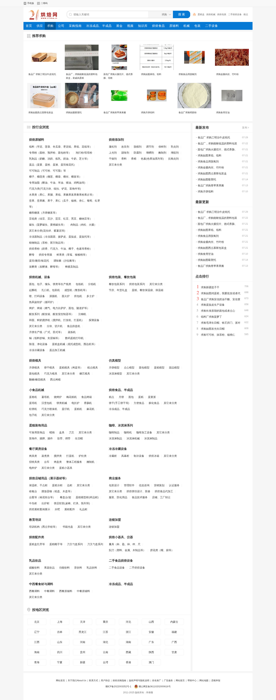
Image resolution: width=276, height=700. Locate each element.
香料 (124, 158)
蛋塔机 (33, 402)
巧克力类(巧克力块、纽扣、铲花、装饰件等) (55, 188)
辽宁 (36, 631)
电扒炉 (75, 402)
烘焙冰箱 (154, 455)
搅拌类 (58, 455)
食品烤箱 (86, 396)
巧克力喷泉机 (49, 408)
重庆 (105, 621)
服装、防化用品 (118, 497)
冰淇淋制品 (115, 438)
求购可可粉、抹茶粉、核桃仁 (218, 334)
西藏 (128, 652)
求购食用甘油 (223, 112)
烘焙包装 (221, 14)
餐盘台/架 (65, 497)
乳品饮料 (92, 567)
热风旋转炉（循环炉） (42, 302)
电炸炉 (33, 467)
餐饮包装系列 (117, 284)
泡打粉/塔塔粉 (84, 152)
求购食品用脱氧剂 (188, 74)
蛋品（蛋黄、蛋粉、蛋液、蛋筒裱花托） (52, 164)
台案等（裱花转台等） (42, 497)
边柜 (69, 485)
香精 (133, 158)
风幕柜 (125, 455)
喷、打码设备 (37, 296)
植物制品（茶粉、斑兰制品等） (47, 242)
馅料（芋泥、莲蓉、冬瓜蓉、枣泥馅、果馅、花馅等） (60, 146)
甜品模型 (174, 367)
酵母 (31, 254)
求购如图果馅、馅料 (151, 74)
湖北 (105, 642)
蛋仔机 (66, 408)
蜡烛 (52, 432)
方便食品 (139, 402)
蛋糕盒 (201, 14)
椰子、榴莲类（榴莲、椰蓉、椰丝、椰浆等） (55, 176)
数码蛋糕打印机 (74, 338)
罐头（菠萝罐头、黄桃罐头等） (47, 224)
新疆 (82, 662)
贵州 (82, 652)
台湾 (105, 662)
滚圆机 (53, 296)
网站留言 (180, 680)
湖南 (128, 642)
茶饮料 (78, 567)
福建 (174, 631)
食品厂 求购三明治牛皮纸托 (42, 74)
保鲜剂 (162, 146)
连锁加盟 (114, 526)
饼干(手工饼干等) (119, 402)
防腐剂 (138, 152)
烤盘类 (58, 461)
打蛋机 (70, 455)
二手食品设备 (117, 567)
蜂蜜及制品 (71, 266)
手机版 (30, 3)
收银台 (33, 491)
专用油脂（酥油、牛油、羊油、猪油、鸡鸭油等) (57, 182)
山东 (59, 642)
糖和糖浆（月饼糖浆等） (43, 212)
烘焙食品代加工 (164, 491)
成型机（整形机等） (76, 290)
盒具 (61, 432)
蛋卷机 (33, 396)
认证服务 (174, 485)
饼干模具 (49, 367)
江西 (36, 642)
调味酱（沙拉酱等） (65, 260)
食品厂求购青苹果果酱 (114, 112)
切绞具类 (34, 461)
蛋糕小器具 (65, 467)
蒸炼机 (72, 332)
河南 (82, 642)
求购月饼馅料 (148, 112)
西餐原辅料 (65, 591)
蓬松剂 (113, 146)
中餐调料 (49, 591)
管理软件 (129, 485)
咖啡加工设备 (144, 432)
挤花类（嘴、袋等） (162, 550)
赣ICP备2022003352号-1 (118, 686)
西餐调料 (34, 591)
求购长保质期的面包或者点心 (218, 310)
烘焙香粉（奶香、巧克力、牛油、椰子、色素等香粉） (60, 248)
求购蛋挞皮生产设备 (213, 304)
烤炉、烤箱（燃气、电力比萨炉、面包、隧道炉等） (59, 308)
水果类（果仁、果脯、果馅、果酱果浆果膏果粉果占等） (62, 194)
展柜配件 (69, 509)
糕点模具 (92, 367)
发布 (245, 127)
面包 (131, 396)
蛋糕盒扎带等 (37, 544)
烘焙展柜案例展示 (39, 509)
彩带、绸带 (63, 438)
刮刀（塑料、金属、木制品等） (127, 550)
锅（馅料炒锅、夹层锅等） (45, 338)
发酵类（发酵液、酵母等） (45, 266)
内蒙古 (174, 621)
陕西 (151, 652)
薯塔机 (45, 396)
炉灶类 (83, 455)
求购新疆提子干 (210, 287)
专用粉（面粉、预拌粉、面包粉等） (50, 152)
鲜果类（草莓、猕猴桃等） (72, 254)
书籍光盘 (68, 526)
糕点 (246, 14)
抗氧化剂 (173, 158)
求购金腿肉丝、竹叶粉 (227, 74)
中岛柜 (33, 503)
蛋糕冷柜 (57, 485)
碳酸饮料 (34, 567)
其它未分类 (115, 164)
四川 (59, 652)
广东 (151, 642)
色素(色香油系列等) (152, 158)
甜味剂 (125, 152)
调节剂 (150, 146)
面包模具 (34, 373)
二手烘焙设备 (235, 14)
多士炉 (90, 296)
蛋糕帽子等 (56, 544)
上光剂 (113, 152)
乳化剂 (175, 146)
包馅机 (80, 284)
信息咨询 (144, 485)
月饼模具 (34, 367)
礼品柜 (83, 509)
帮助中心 (192, 680)
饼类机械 (62, 402)
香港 (128, 662)
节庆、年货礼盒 (118, 290)
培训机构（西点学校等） (43, 526)
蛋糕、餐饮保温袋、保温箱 (147, 290)
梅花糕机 (71, 396)
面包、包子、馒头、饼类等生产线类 (50, 284)
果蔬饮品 (49, 567)
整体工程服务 (74, 461)
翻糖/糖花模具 (37, 379)
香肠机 (88, 402)
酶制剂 (162, 152)
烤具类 (33, 455)
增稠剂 (150, 152)
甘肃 (174, 652)
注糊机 (82, 314)
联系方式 (93, 680)
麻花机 (90, 408)
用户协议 (105, 680)
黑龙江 (83, 631)
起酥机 (33, 290)
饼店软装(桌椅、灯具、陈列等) (72, 503)
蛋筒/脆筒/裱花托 (39, 260)
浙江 (128, 631)
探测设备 (94, 320)
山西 (151, 621)
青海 (36, 662)
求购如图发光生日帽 (213, 328)
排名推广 (156, 680)
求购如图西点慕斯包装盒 (40, 112)
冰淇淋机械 (133, 438)
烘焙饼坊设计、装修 (138, 491)
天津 (82, 621)
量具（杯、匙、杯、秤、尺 (124, 544)
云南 (105, 652)
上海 (59, 621)
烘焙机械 (210, 14)
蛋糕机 (78, 408)
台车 (46, 461)
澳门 (151, 662)
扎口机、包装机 (50, 290)
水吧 (57, 509)
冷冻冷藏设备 (37, 350)
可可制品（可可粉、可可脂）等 (47, 170)
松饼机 (33, 408)
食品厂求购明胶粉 (188, 112)
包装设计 (114, 485)
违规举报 (215, 680)
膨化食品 (154, 402)
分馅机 (92, 284)
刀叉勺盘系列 (75, 544)
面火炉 (66, 296)
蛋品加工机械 (57, 350)
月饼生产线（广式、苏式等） (46, 332)
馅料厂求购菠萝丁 (211, 316)
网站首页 (60, 680)
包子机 (33, 414)
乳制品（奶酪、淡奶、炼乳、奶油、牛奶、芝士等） (59, 158)
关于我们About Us (77, 680)
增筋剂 (175, 152)
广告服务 (168, 680)
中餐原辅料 (83, 591)
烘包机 (78, 296)
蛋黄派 (152, 396)
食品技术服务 (140, 497)
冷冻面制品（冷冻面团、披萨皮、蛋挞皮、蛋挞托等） (60, 236)
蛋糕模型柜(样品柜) (87, 497)
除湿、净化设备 (38, 344)
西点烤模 (55, 379)
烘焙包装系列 (137, 284)
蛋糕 (140, 396)
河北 (128, 621)
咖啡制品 (114, 432)
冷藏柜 (113, 455)
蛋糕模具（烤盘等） (71, 367)
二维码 (44, 3)
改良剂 (125, 146)
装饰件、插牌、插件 (41, 438)
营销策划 (159, 485)
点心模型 (129, 367)
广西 (174, 642)
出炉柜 (45, 503)
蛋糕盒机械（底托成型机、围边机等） (74, 344)
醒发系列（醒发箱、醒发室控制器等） (51, 314)
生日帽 (79, 438)
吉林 (59, 631)
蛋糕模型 (159, 367)
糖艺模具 (84, 373)
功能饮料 (64, 567)
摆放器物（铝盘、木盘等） (57, 491)
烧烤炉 (58, 396)
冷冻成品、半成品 (119, 408)
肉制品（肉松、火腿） (83, 224)
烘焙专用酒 (45, 254)
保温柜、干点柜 (38, 485)
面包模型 (144, 367)
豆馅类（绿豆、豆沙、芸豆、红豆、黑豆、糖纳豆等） (60, 218)
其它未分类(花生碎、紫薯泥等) (47, 230)
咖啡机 (128, 432)
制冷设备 (139, 455)
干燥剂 (113, 158)
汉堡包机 (46, 402)
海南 (36, 652)
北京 (36, 621)
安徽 (151, 631)
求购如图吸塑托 (74, 112)
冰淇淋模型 (115, 373)
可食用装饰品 (37, 432)
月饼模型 (114, 367)
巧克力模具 (50, 373)
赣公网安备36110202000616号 (155, 686)
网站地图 (203, 680)
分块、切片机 (55, 326)
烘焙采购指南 (119, 680)
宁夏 (59, 662)
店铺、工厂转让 (161, 497)
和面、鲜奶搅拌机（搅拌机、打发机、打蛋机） (56, 320)
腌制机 (90, 461)
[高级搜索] (193, 14)
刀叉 (71, 432)
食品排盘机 (73, 326)
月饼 (121, 396)
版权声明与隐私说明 (139, 680)
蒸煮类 (45, 455)
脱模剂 (138, 146)
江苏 (105, 631)
